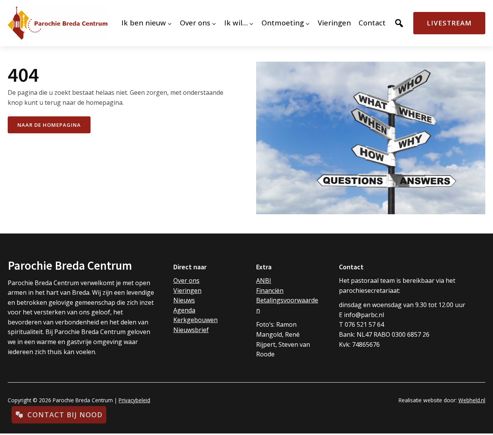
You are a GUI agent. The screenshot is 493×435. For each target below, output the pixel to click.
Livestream (449, 22)
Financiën (269, 290)
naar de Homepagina (49, 124)
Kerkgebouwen (195, 320)
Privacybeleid (134, 400)
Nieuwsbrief (191, 330)
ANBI (263, 280)
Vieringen (187, 290)
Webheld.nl (471, 400)
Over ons (186, 280)
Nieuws (184, 300)
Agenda (184, 310)
